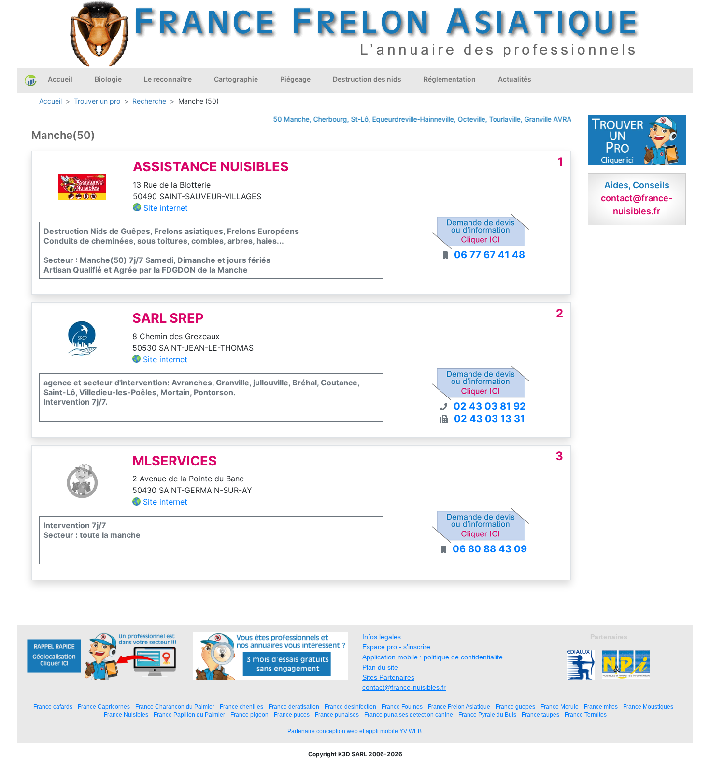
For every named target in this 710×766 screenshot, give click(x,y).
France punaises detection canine (408, 714)
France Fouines (402, 706)
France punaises (337, 714)
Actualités (514, 79)
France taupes (540, 714)
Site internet (165, 208)
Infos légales (381, 637)
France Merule (559, 706)
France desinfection (350, 706)
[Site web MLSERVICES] (82, 480)
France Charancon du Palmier (174, 706)
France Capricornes (104, 706)
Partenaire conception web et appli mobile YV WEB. (355, 731)
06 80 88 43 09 (490, 549)
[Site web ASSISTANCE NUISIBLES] (82, 186)
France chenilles (241, 706)
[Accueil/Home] (31, 80)
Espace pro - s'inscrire (396, 647)
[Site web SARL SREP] (82, 337)
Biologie (108, 79)
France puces (292, 714)
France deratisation (294, 706)
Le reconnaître (168, 79)
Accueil (60, 79)
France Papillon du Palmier (189, 714)
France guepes (515, 706)
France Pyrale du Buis (487, 714)
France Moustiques (648, 706)
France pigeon (249, 714)
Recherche (149, 101)
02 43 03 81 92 (490, 406)
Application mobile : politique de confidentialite (432, 657)
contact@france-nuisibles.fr (404, 687)
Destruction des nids (367, 79)
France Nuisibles (126, 714)
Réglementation (450, 79)
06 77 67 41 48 (489, 254)
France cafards (52, 706)
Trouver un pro (97, 101)
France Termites (586, 714)
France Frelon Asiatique (459, 706)
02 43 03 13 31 (489, 418)
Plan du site (380, 667)
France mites (601, 706)
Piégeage (295, 79)
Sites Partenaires (388, 677)
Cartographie (236, 79)
